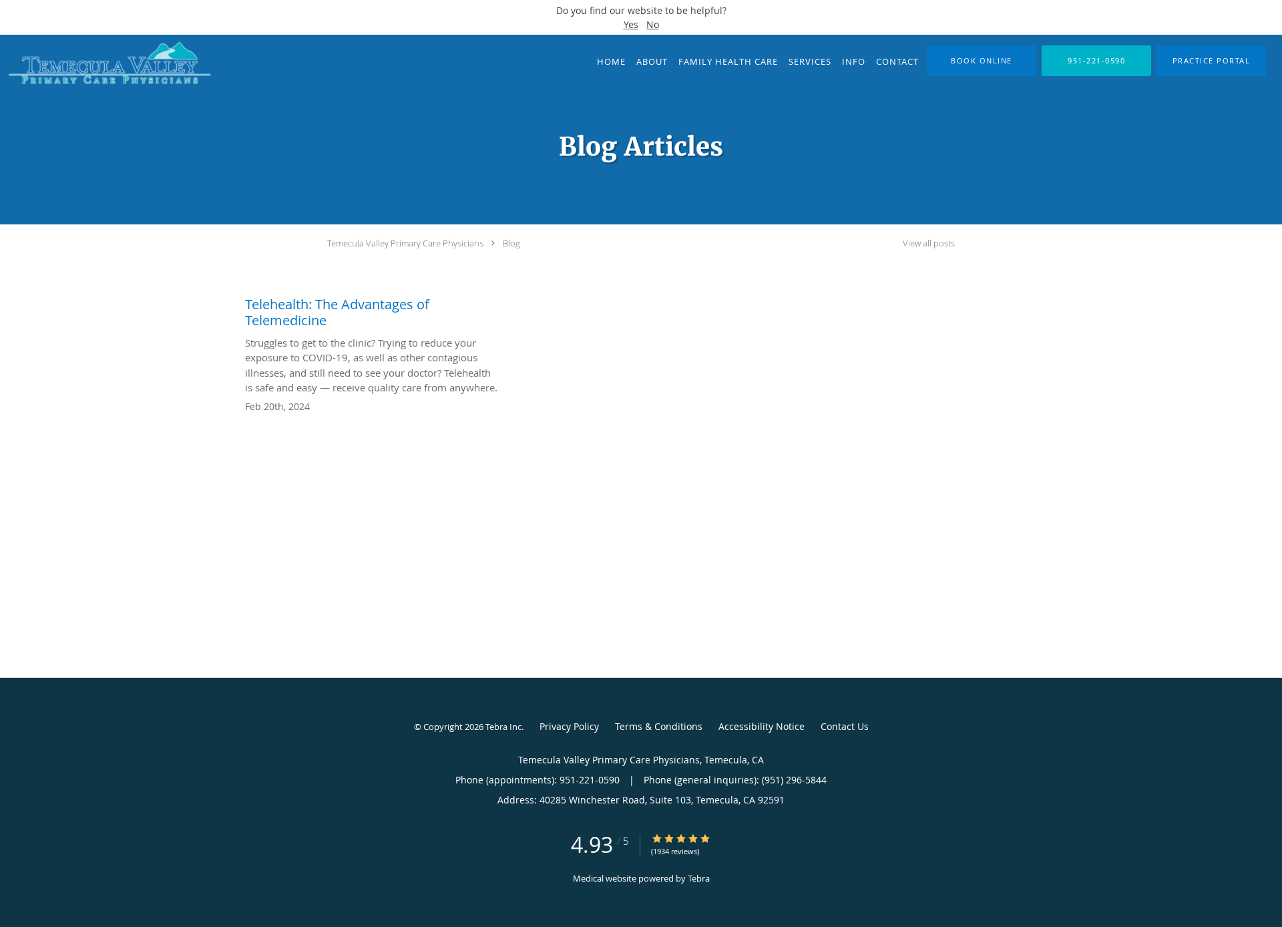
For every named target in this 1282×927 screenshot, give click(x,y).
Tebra (699, 878)
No (652, 24)
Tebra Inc (503, 727)
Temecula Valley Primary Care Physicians (405, 243)
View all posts (929, 243)
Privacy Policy (569, 726)
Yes (631, 24)
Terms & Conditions (658, 726)
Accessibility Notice (761, 726)
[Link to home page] (106, 65)
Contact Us (845, 726)
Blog (511, 243)
